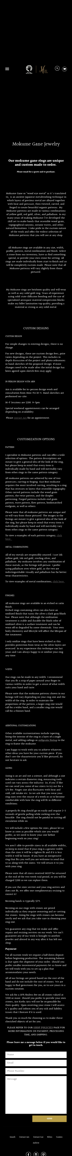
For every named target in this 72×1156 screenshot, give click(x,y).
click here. (59, 582)
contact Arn (20, 418)
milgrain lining (47, 740)
